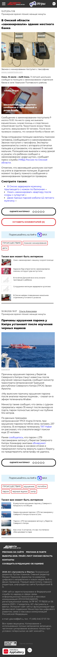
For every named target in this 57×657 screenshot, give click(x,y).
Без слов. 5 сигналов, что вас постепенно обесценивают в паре (31, 531)
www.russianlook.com (12, 72)
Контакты (8, 560)
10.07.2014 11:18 (8, 11)
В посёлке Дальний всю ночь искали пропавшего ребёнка (29, 279)
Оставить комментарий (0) (28, 222)
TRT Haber (46, 426)
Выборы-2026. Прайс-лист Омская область (27, 556)
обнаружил (39, 443)
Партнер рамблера (26, 643)
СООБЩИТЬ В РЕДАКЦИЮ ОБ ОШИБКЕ (23, 563)
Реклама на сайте (13, 552)
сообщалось (16, 437)
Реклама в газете (36, 552)
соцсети (5, 369)
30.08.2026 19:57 (9, 311)
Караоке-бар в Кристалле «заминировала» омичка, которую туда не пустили (31, 270)
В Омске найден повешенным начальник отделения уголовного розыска (31, 296)
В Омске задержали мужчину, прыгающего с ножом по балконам (24, 188)
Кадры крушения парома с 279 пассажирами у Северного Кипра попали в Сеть (33, 513)
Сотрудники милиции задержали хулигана (31, 286)
